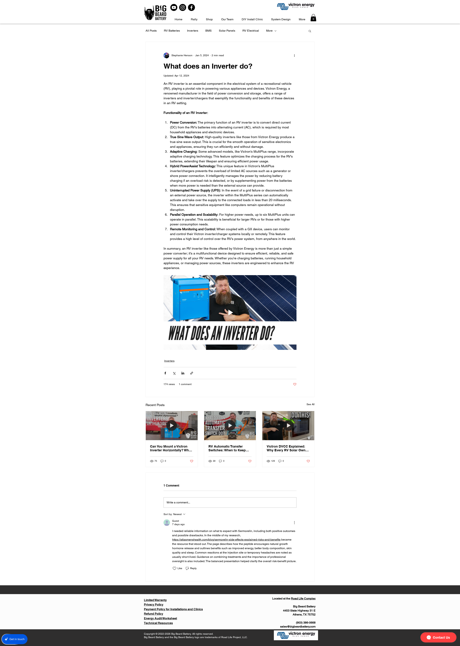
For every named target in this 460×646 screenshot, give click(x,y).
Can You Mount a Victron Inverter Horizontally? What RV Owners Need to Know (171, 448)
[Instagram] (182, 7)
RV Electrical (250, 30)
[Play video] (230, 312)
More (269, 30)
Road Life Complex (303, 598)
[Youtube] (173, 7)
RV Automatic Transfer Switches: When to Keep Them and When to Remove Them (229, 448)
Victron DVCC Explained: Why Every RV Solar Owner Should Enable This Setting (288, 448)
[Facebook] (191, 7)
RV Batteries (172, 30)
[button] (313, 17)
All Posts (151, 30)
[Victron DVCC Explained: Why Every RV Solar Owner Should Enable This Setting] (288, 425)
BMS (208, 30)
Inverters (192, 30)
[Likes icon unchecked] (174, 568)
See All (310, 404)
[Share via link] (191, 373)
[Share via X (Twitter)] (174, 373)
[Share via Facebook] (165, 373)
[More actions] (294, 55)
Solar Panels (227, 30)
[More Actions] (294, 522)
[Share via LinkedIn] (183, 373)
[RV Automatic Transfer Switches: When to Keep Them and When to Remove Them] (230, 425)
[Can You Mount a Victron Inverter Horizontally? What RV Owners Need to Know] (172, 425)
